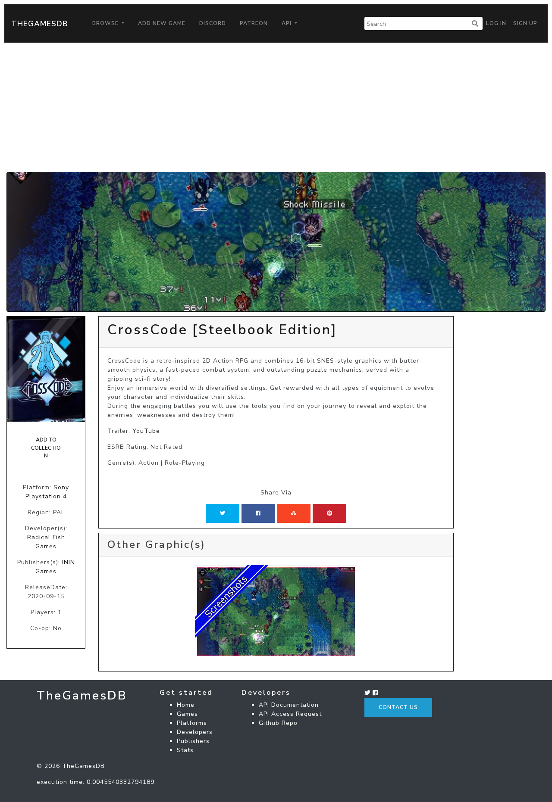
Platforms (192, 723)
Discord (212, 23)
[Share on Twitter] (222, 513)
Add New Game (161, 23)
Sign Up (525, 23)
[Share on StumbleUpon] (293, 513)
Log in (496, 23)
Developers (195, 732)
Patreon (254, 23)
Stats (185, 750)
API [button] (287, 23)
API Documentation (289, 705)
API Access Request (290, 714)
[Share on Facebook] (258, 513)
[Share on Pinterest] (329, 513)
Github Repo (278, 723)
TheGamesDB (39, 24)
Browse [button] (106, 23)
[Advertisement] (276, 107)
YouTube (146, 431)
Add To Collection (46, 447)
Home (185, 705)
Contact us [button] (398, 707)
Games (187, 714)
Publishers (193, 741)
